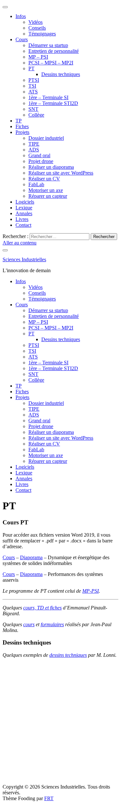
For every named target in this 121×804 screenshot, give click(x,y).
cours (29, 624)
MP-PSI (90, 591)
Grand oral (39, 155)
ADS (33, 149)
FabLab (36, 184)
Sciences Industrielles (24, 259)
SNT (33, 109)
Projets (22, 132)
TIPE (33, 144)
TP (18, 120)
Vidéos (35, 22)
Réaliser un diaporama (51, 167)
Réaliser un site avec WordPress (60, 173)
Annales (23, 213)
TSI (32, 86)
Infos (20, 16)
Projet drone (40, 161)
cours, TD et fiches (42, 607)
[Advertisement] (60, 723)
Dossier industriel (46, 138)
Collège (36, 115)
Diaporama (31, 557)
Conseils (37, 28)
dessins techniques (68, 655)
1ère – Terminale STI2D (53, 103)
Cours (21, 39)
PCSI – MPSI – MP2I (50, 62)
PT (31, 68)
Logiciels (24, 202)
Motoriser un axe (45, 190)
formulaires (52, 624)
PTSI (33, 80)
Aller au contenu (19, 242)
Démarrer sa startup (48, 45)
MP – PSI (38, 57)
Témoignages (42, 33)
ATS (33, 91)
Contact (23, 225)
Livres (21, 219)
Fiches (22, 126)
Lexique (23, 207)
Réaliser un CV (44, 178)
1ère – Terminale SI (48, 97)
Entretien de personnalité (53, 51)
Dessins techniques (60, 74)
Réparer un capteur (47, 196)
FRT (49, 798)
